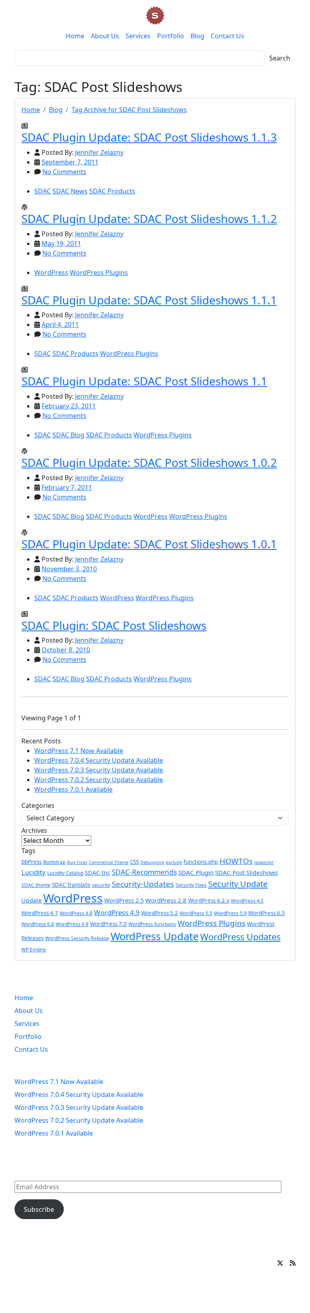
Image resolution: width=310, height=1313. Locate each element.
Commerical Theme (108, 862)
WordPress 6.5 (266, 913)
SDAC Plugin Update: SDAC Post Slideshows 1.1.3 (149, 137)
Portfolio (170, 35)
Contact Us (227, 35)
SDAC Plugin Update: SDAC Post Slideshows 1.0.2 (149, 462)
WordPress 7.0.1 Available (73, 789)
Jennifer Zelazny (99, 152)
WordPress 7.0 (108, 924)
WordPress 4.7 (39, 913)
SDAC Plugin (196, 872)
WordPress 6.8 (37, 924)
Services (138, 35)
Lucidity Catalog (65, 873)
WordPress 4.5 (247, 900)
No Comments (64, 171)
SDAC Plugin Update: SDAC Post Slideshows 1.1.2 (149, 218)
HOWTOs (236, 861)
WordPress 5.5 (196, 913)
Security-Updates (143, 884)
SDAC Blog (68, 435)
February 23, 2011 (69, 406)
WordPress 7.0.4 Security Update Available (98, 760)
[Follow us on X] (280, 1263)
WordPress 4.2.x (208, 900)
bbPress (31, 862)
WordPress (51, 272)
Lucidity (33, 872)
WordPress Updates (240, 937)
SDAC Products (112, 191)
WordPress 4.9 (117, 912)
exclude (174, 862)
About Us (105, 35)
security (101, 885)
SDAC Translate (71, 885)
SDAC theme (35, 885)
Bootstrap (54, 862)
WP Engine (33, 949)
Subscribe (39, 1209)
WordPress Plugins (99, 272)
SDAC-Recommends (144, 872)
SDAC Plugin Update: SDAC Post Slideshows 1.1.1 (149, 300)
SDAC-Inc (97, 872)
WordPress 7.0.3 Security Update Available (98, 770)
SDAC (42, 191)
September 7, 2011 (70, 162)
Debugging (152, 862)
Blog (197, 35)
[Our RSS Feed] (292, 1263)
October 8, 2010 (66, 649)
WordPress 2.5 (124, 900)
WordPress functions (152, 924)
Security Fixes (191, 885)
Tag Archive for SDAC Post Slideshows (129, 109)
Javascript (264, 862)
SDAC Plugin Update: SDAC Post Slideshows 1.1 (144, 381)
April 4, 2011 (60, 324)
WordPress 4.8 (76, 913)
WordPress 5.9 (230, 913)
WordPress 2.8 (165, 900)
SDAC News (70, 191)
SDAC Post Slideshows (246, 872)
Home (75, 35)
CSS (134, 862)
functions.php (201, 862)
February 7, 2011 (67, 487)
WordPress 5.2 (159, 913)
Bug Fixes (77, 862)
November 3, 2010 (69, 568)
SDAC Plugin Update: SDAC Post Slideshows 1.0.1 (149, 543)
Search (279, 58)
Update (31, 900)
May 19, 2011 (61, 243)
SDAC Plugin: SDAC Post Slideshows (113, 625)
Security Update (238, 883)
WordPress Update (155, 936)
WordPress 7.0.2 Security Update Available (98, 779)
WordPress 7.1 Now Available (78, 750)
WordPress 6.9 (72, 924)
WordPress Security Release (77, 938)
